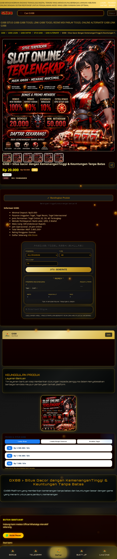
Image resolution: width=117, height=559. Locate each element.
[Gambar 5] (48, 157)
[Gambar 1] (7, 157)
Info (108, 335)
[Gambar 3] (27, 157)
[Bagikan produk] (112, 165)
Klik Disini (32, 235)
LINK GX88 (39, 22)
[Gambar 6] (58, 157)
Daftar (58, 555)
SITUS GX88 (13, 22)
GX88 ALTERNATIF (52, 33)
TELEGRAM (36, 555)
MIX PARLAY (67, 22)
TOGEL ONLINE (82, 22)
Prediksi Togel (94, 441)
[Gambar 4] (38, 157)
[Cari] (21, 13)
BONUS (12, 555)
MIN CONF (30, 260)
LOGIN (103, 2)
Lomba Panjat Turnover (58, 441)
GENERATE (58, 270)
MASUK (112, 5)
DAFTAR (103, 5)
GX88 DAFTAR (26, 33)
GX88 (3, 22)
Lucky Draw (22, 441)
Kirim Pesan (15, 535)
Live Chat (104, 555)
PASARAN (112, 2)
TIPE (61, 251)
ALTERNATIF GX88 (100, 22)
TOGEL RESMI (53, 22)
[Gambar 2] (17, 157)
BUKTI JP (81, 555)
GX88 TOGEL (26, 22)
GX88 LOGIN (13, 33)
